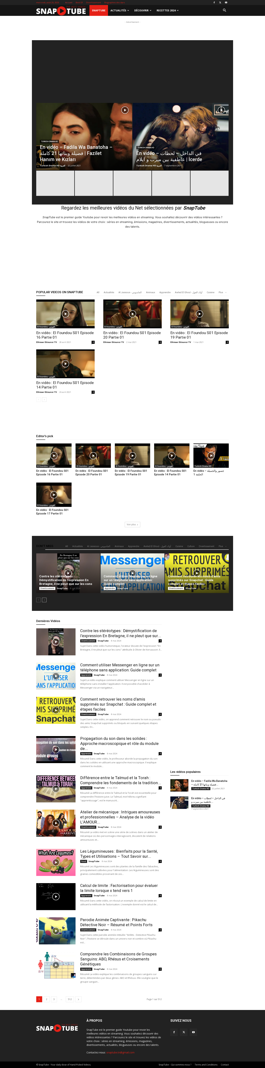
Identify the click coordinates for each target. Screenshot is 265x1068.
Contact (225, 1064)
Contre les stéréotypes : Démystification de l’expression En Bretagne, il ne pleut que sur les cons (65, 580)
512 (70, 999)
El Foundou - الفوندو (46, 326)
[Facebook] (214, 2)
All (98, 292)
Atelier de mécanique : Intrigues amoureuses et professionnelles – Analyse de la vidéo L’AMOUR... (120, 817)
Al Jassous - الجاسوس (130, 292)
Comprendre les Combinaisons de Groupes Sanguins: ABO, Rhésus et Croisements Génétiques (118, 959)
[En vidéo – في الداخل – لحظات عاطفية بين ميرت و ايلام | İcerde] (181, 144)
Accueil (68, 2)
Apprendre (165, 292)
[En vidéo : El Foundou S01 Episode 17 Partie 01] (54, 495)
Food (83, 861)
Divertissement (93, 2)
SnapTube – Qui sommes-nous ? (175, 1064)
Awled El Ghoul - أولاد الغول (188, 292)
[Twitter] (220, 2)
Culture (191, 546)
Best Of (79, 2)
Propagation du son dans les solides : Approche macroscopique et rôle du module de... (119, 743)
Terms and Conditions (206, 1064)
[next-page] (44, 399)
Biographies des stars (114, 2)
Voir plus (131, 524)
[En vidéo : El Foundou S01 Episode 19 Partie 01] (199, 313)
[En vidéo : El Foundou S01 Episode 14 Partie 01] (65, 363)
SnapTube (98, 10)
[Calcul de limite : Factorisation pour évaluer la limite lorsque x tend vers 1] (56, 896)
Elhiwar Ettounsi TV (46, 342)
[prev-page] (38, 399)
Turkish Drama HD (49, 142)
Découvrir (141, 10)
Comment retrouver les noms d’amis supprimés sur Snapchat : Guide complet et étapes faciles (194, 580)
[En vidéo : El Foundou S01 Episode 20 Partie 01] (132, 313)
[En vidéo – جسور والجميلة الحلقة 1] (211, 455)
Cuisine (210, 292)
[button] (224, 10)
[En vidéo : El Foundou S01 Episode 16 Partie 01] (65, 313)
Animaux (150, 292)
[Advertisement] (132, 32)
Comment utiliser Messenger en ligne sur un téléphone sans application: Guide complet (130, 580)
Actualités (118, 10)
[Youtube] (226, 2)
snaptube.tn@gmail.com (120, 1052)
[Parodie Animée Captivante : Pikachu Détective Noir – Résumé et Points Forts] (56, 930)
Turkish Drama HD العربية (52, 165)
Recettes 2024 (166, 10)
